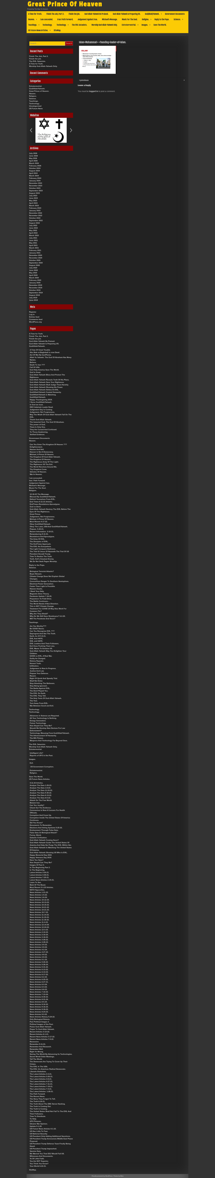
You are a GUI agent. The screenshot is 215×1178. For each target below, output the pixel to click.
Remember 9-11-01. (38, 1044)
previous (84, 80)
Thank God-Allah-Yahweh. (41, 420)
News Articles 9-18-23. (39, 1009)
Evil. (31, 763)
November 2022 (35, 215)
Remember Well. (36, 1049)
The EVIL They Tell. (38, 696)
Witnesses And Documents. (41, 1156)
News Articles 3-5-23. (38, 945)
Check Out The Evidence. (40, 808)
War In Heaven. (36, 474)
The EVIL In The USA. (39, 1067)
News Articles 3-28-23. (39, 942)
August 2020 (34, 265)
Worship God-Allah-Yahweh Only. (104, 25)
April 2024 (33, 173)
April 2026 (33, 161)
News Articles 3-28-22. (39, 940)
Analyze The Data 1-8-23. (40, 788)
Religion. (145, 19)
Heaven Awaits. (36, 589)
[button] (31, 130)
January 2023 (34, 211)
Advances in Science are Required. (44, 716)
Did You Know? (36, 823)
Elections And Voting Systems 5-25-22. (46, 828)
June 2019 (33, 300)
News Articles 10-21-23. (39, 910)
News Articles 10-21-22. (39, 907)
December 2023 (35, 183)
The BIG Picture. (37, 738)
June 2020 (33, 270)
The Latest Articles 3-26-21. (41, 1076)
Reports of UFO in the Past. (41, 755)
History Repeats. (37, 661)
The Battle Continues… (40, 601)
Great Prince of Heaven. (39, 91)
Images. (145, 25)
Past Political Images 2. (39, 1022)
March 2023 (34, 206)
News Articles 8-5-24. (38, 1002)
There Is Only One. (38, 427)
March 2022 (34, 235)
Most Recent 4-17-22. (39, 522)
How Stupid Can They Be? (41, 726)
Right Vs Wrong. (37, 1052)
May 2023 (33, 201)
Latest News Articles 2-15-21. (42, 880)
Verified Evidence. (37, 434)
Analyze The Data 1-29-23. (41, 785)
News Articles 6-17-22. (39, 974)
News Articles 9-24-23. (39, 1012)
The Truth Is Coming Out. (40, 1106)
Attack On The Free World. (41, 800)
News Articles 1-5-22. (38, 895)
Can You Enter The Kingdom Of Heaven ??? (48, 444)
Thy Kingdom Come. (38, 469)
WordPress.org (35, 322)
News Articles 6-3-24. (38, 984)
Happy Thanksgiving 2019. (41, 400)
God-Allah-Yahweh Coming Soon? (44, 840)
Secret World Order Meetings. (42, 1057)
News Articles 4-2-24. (38, 950)
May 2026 (33, 158)
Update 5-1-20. (36, 1126)
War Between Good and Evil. (42, 706)
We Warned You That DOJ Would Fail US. (47, 1154)
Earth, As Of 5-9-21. (38, 636)
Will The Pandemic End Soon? (42, 619)
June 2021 (33, 240)
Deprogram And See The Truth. (43, 634)
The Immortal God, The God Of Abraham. (47, 422)
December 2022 (35, 213)
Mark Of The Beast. (38, 885)
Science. (177, 19)
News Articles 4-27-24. (39, 952)
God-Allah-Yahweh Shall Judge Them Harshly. (49, 385)
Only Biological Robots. (40, 1019)
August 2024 (34, 171)
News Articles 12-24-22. (39, 927)
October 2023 (34, 188)
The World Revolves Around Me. (43, 467)
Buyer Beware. (36, 574)
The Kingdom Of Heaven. (40, 459)
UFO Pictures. (35, 1121)
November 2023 (35, 186)
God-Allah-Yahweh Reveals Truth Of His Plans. (49, 380)
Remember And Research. (41, 1047)
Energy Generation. (38, 721)
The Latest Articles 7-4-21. (41, 1089)
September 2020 (36, 263)
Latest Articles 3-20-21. (39, 872)
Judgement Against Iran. (88, 19)
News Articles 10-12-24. (39, 900)
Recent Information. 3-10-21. (42, 532)
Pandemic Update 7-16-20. (41, 596)
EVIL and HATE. (36, 641)
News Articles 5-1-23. (38, 960)
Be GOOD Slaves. (37, 629)
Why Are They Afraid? (39, 614)
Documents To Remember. (41, 825)
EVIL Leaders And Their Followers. (44, 643)
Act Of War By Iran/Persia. (40, 355)
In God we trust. (36, 405)
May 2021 (33, 243)
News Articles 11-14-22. (39, 915)
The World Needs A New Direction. (44, 604)
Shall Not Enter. (36, 681)
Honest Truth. (35, 663)
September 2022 (36, 220)
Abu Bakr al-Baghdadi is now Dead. (45, 352)
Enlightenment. (36, 447)
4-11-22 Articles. (36, 783)
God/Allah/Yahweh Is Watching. (43, 395)
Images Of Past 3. (37, 865)
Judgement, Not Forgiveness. (42, 412)
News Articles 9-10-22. (39, 1004)
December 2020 (35, 255)
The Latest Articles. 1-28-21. (41, 1091)
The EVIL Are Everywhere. (40, 546)
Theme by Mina (118, 1176)
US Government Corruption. (42, 767)
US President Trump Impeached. (43, 1149)
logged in (93, 91)
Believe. (33, 362)
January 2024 (34, 181)
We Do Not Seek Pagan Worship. (43, 561)
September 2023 (36, 191)
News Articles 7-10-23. (39, 992)
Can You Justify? (37, 805)
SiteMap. (57, 30)
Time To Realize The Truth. (41, 556)
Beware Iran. (35, 803)
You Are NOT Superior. (39, 1161)
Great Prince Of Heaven (65, 4)
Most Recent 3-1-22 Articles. (42, 887)
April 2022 (33, 233)
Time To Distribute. (38, 1116)
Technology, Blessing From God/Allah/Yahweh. (50, 733)
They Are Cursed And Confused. (43, 429)
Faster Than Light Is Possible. (42, 586)
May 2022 (33, 230)
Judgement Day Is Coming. (41, 410)
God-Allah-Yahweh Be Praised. (96, 14)
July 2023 (33, 196)
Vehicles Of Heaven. (38, 472)
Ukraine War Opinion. (39, 1124)
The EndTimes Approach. (40, 544)
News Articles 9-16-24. (39, 1007)
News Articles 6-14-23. (39, 972)
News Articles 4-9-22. (38, 955)
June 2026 (33, 156)
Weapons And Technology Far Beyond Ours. (49, 741)
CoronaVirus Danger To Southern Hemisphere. (49, 581)
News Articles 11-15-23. (39, 917)
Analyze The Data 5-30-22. (41, 793)
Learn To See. (35, 882)
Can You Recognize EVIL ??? (42, 631)
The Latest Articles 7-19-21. (41, 1086)
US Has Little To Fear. (39, 1131)
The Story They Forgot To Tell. (42, 1099)
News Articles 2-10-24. (39, 935)
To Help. (33, 1119)
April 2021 (33, 245)
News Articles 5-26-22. (39, 962)
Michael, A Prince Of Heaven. (42, 454)
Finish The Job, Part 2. (55, 14)
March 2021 (34, 248)
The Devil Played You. (39, 691)
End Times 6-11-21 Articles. (41, 502)
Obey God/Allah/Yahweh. (40, 524)
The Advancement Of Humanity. (43, 736)
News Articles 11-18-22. (39, 920)
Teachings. (32, 25)
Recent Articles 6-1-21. (39, 1034)
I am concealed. (46, 19)
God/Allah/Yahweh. (152, 14)
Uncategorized (35, 106)
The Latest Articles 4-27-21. (41, 1081)
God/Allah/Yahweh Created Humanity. (45, 392)
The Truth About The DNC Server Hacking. (47, 1104)
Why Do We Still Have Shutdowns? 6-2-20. (47, 616)
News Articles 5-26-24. (39, 964)
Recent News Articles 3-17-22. (42, 1037)
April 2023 (33, 203)
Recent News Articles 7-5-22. (42, 1039)
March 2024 (34, 176)
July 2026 (33, 153)
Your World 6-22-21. (38, 1166)
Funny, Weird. (35, 835)
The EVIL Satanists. (79, 25)
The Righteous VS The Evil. (41, 464)
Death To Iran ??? (37, 365)
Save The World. (160, 25)
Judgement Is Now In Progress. (43, 668)
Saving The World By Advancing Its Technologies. (51, 1054)
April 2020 (33, 275)
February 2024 (35, 178)
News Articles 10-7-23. (39, 912)
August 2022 (34, 223)
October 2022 (34, 218)
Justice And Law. (37, 671)
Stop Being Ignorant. (38, 686)
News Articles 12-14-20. (39, 925)
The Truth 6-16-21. (37, 1101)
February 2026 (35, 166)
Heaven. (31, 19)
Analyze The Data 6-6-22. (40, 798)
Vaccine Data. (35, 1151)
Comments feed (35, 319)
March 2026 (34, 163)
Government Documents (175, 14)
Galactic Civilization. (38, 838)
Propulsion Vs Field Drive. (41, 599)
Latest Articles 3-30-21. (39, 875)
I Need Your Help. (37, 591)
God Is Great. (35, 372)
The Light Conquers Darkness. (43, 549)
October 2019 (34, 290)
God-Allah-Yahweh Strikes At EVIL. (44, 390)
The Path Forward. (37, 1094)
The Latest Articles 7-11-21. (41, 1084)
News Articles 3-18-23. (39, 937)
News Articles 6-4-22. (38, 987)
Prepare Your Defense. (39, 673)
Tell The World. (36, 1059)
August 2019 (34, 295)
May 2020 (33, 273)
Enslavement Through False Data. (44, 830)
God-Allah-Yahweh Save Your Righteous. (47, 382)
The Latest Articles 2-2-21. (41, 1074)
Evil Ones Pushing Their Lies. (42, 646)
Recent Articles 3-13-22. (40, 1032)
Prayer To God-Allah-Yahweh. (42, 1029)
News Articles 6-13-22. (39, 969)
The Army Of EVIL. (37, 539)
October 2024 (34, 168)
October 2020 (34, 260)
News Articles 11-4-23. (39, 922)
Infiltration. (34, 666)
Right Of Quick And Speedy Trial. (44, 678)
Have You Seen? (37, 860)
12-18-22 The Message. (39, 494)
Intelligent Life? (36, 753)
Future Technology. (38, 723)
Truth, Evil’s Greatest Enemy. (42, 559)
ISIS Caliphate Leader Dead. (41, 407)
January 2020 (34, 283)
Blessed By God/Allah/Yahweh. (43, 497)
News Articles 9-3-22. (38, 1014)
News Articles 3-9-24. (38, 947)
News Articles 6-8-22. (38, 989)
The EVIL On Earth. (38, 693)
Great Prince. (35, 514)
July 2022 (33, 225)
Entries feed (34, 317)
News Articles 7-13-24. (39, 994)
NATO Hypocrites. (37, 890)
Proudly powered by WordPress (102, 1176)
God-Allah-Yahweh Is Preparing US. (126, 14)
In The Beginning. (37, 870)
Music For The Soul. (129, 19)
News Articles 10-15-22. (39, 905)
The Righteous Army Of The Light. (44, 462)
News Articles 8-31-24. (39, 999)
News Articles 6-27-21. (39, 982)
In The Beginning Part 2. (40, 867)
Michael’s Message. (109, 19)
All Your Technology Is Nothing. (43, 718)
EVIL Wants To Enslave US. (41, 648)
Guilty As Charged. (38, 658)
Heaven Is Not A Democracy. (41, 452)
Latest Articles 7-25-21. (39, 877)
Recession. (34, 1042)
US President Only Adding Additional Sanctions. (50, 1136)
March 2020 (34, 278)
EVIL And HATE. (36, 639)
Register (32, 312)
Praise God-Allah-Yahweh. (41, 1027)
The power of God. (38, 425)
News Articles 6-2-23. (38, 977)
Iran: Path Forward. (65, 19)
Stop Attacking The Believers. (42, 683)
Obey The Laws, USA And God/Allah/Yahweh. (49, 527)
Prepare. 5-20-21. (37, 529)
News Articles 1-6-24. (38, 897)
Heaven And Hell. (37, 449)
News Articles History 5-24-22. (42, 1017)
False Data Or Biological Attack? (43, 833)
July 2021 (33, 238)
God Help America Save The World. (44, 370)
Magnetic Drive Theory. (39, 594)
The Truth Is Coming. (39, 1109)
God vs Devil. (35, 507)
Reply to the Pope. (162, 19)
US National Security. (39, 1134)
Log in (32, 314)
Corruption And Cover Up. (41, 815)
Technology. (47, 25)
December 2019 (35, 285)
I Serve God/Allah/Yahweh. (41, 402)
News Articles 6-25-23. (39, 979)
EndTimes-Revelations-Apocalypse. (45, 504)
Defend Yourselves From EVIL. (42, 499)
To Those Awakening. (39, 432)
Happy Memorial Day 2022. (41, 855)
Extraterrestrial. (129, 25)
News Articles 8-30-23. (39, 997)
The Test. (34, 701)
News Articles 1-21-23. (39, 892)
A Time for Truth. (35, 14)
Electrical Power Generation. (42, 584)
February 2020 (35, 280)
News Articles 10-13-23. (39, 902)
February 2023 (35, 208)
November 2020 (35, 258)
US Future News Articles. (38, 30)
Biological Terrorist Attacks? (42, 571)
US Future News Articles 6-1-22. (43, 1129)
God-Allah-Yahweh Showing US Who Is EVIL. (49, 853)
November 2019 (35, 288)
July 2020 (33, 268)
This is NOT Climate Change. (42, 606)
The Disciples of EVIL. (39, 541)
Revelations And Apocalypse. (42, 536)
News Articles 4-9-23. (38, 957)
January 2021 (34, 253)
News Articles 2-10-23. (39, 932)
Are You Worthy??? (38, 626)
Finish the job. (74, 14)
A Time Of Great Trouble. (40, 350)
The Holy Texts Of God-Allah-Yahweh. (46, 698)
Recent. (33, 676)
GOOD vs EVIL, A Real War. (41, 656)
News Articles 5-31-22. (39, 967)
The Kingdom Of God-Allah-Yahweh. (45, 457)
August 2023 (34, 193)
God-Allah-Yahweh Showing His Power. (46, 387)
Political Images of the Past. (41, 1024)
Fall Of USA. (35, 367)
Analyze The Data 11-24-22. (41, 790)
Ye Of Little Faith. (37, 1159)
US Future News (36, 108)
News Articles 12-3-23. (39, 930)
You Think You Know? (39, 1164)
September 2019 (36, 293)
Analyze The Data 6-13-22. (41, 795)
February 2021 (35, 250)
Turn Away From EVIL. (39, 703)
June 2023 (33, 198)
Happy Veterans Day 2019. (41, 857)
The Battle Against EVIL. (40, 688)
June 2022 (33, 228)
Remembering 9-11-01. (39, 534)
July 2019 (33, 298)
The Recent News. (37, 1096)
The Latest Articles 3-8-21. (41, 1079)
